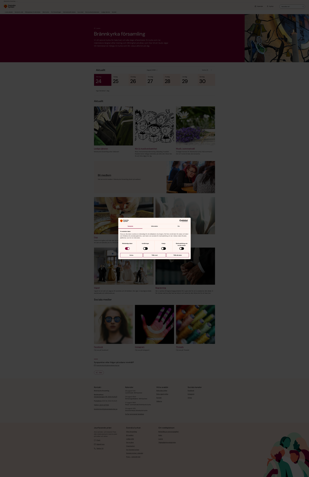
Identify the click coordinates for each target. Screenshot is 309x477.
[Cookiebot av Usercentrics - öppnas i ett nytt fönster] (182, 221)
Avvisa (131, 255)
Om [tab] (179, 226)
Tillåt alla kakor (177, 255)
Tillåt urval (154, 255)
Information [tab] (154, 226)
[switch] (145, 248)
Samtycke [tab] (130, 226)
